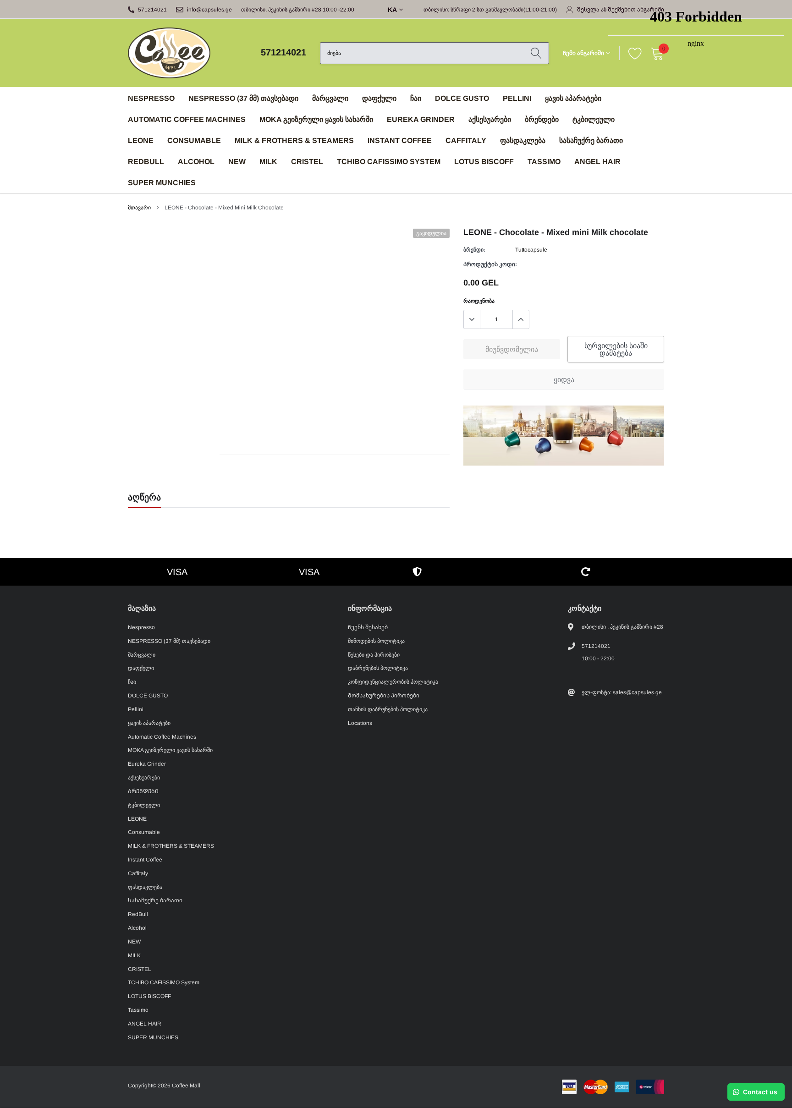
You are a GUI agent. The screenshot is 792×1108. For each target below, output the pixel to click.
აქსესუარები (489, 119)
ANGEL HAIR (597, 161)
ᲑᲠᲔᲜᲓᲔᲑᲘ (542, 119)
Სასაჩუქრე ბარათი (591, 140)
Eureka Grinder (421, 119)
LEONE (141, 140)
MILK (268, 161)
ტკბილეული (593, 119)
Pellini (517, 98)
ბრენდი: (474, 250)
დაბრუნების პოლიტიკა (378, 668)
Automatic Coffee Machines (187, 119)
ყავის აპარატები (573, 98)
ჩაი (415, 98)
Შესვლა (588, 9)
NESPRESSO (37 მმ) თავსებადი (243, 98)
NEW (237, 161)
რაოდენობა (479, 301)
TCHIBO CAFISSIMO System (388, 161)
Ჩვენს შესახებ (368, 627)
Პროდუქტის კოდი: (490, 264)
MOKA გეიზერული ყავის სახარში (316, 119)
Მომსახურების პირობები (383, 695)
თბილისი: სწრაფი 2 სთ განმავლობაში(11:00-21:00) (490, 9)
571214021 (152, 9)
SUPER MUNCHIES (162, 182)
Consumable (194, 140)
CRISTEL (307, 161)
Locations (360, 723)
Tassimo (544, 161)
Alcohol (196, 161)
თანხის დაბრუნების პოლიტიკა (388, 709)
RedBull (146, 161)
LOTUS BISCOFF (484, 161)
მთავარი (139, 207)
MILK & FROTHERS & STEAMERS (294, 140)
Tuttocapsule (531, 250)
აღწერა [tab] (144, 497)
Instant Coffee (400, 140)
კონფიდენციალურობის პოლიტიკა (393, 682)
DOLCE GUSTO (462, 98)
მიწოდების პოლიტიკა (376, 641)
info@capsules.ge (209, 9)
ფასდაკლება (522, 140)
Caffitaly (466, 140)
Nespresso (151, 98)
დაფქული (379, 98)
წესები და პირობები (374, 655)
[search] (536, 53)
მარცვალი (330, 98)
